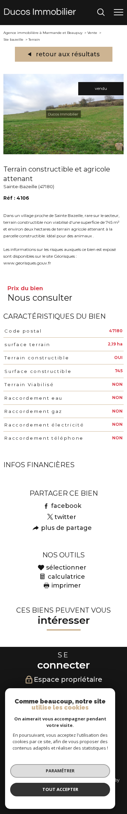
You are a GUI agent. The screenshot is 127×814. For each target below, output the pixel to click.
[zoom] (63, 152)
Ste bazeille (13, 39)
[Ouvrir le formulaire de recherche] (101, 12)
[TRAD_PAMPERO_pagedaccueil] (40, 13)
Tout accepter (60, 789)
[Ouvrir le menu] (118, 12)
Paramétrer (60, 771)
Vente (92, 33)
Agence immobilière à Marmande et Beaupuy (42, 33)
